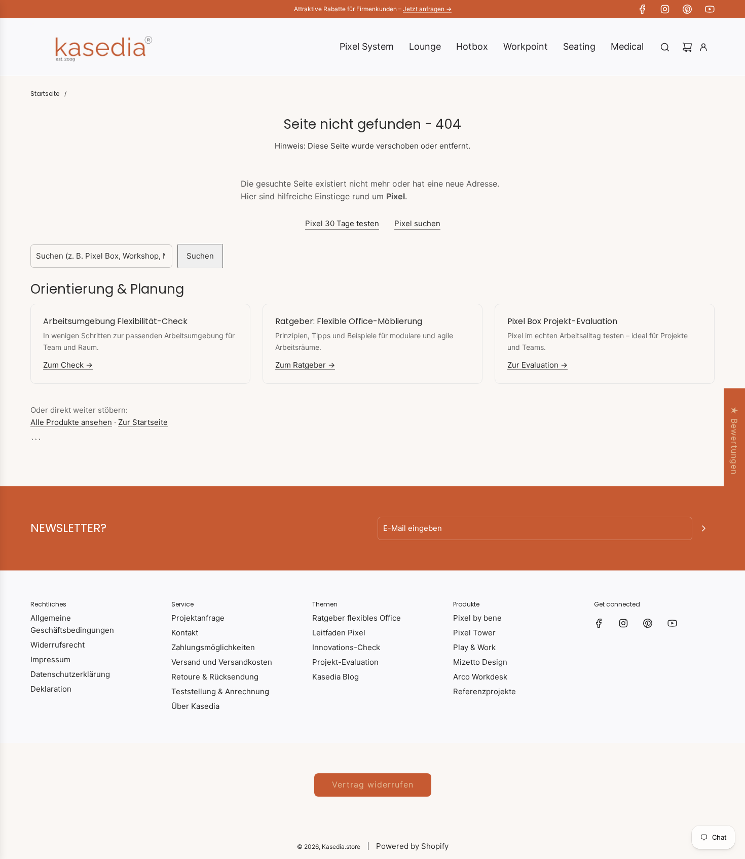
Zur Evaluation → (537, 365)
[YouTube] (709, 9)
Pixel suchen (417, 223)
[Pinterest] (687, 9)
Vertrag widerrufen (373, 784)
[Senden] (703, 528)
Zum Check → (68, 365)
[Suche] (665, 47)
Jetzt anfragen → (427, 9)
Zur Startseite (143, 422)
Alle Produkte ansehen (71, 422)
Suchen (200, 256)
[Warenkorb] (687, 47)
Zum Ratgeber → (305, 365)
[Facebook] (642, 9)
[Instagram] (665, 9)
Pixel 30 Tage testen (342, 223)
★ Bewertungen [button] (734, 440)
